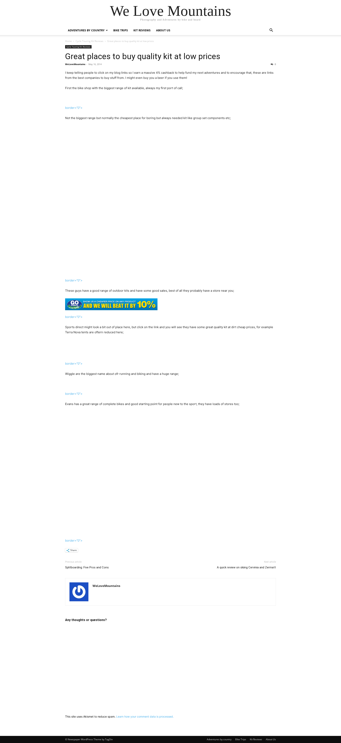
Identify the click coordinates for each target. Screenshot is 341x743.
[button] (271, 31)
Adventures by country (86, 30)
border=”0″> (73, 280)
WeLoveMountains (75, 64)
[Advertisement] (170, 191)
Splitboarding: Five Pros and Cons (87, 567)
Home (68, 41)
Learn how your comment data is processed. (145, 716)
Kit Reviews (142, 30)
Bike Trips (120, 30)
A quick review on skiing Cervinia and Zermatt (246, 567)
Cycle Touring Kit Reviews (89, 41)
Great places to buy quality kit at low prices (142, 56)
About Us (163, 30)
